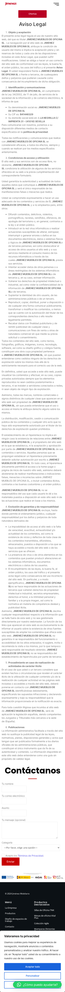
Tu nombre (7, 784)
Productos (10, 913)
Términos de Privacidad (30, 855)
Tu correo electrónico (13, 796)
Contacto (9, 926)
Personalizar (32, 975)
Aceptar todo (32, 966)
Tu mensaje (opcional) (14, 820)
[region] (32, 961)
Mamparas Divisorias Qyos (44, 930)
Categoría (7, 842)
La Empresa (10, 907)
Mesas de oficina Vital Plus (45, 916)
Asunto (5, 808)
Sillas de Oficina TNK (44, 910)
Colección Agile (41, 923)
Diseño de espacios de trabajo (16, 920)
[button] (37, 984)
